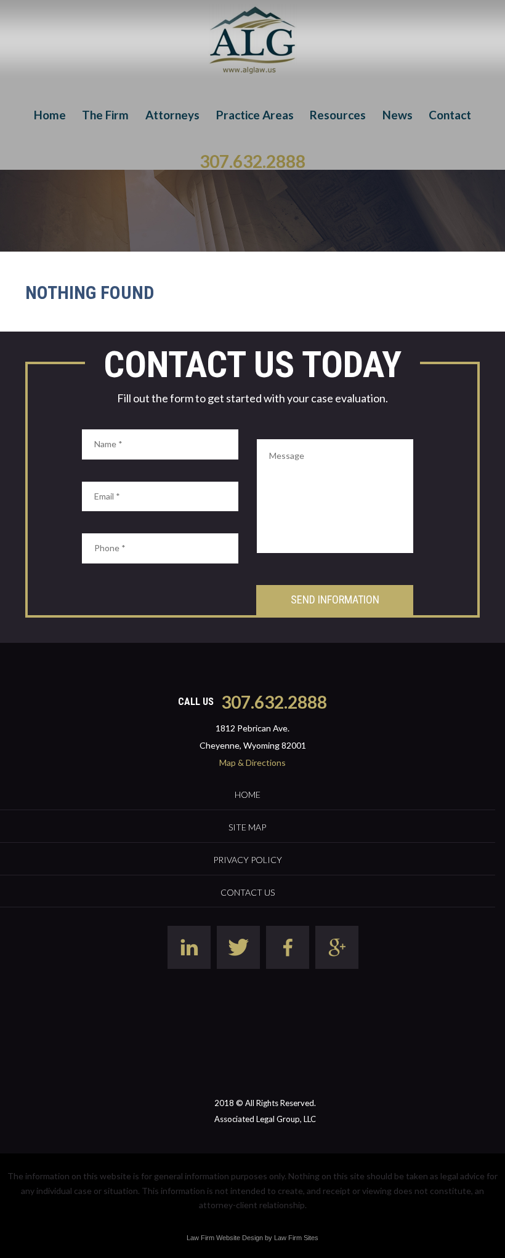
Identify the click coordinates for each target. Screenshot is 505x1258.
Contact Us (247, 892)
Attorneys (172, 115)
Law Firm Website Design (225, 1237)
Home (50, 115)
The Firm (105, 115)
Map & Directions (252, 762)
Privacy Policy (247, 859)
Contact (450, 115)
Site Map (247, 827)
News (397, 115)
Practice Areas (255, 115)
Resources (338, 115)
